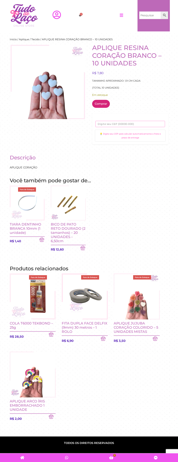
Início (13, 39)
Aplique (24, 39)
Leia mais (42, 240)
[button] (121, 15)
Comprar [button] (83, 249)
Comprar (101, 103)
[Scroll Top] (156, 457)
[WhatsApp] (66, 457)
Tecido (35, 39)
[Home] (22, 457)
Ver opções (52, 417)
